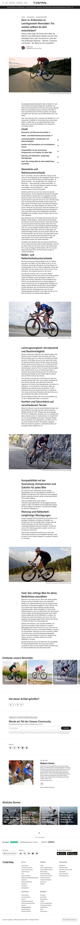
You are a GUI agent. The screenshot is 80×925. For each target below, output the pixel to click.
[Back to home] (40, 3)
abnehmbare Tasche (51, 505)
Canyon (23, 17)
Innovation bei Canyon (26, 867)
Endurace (36, 106)
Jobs (22, 873)
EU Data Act (24, 886)
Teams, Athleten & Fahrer (46, 869)
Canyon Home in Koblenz (46, 875)
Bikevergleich (62, 871)
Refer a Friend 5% (63, 873)
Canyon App (43, 882)
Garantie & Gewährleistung (28, 903)
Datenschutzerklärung (65, 733)
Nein (21, 704)
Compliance (24, 884)
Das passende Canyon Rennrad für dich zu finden (36, 104)
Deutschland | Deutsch (70, 919)
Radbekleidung (44, 907)
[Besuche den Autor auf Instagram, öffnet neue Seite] (41, 783)
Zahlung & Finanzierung (27, 901)
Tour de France (37, 207)
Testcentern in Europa (28, 639)
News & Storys (30, 17)
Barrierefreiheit (25, 888)
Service (25, 3)
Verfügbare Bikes (63, 867)
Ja (13, 704)
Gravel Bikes (43, 897)
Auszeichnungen (25, 871)
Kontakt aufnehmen (26, 911)
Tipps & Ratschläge (45, 873)
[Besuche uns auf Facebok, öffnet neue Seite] (10, 747)
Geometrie (34, 178)
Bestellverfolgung (25, 909)
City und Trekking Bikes (46, 903)
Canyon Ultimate (53, 108)
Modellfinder (62, 865)
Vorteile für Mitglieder (45, 879)
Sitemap (42, 884)
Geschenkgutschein (64, 875)
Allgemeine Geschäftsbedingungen (29, 877)
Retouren (23, 905)
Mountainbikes (44, 899)
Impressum (24, 879)
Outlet (41, 909)
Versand (23, 899)
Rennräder (42, 895)
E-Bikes (42, 901)
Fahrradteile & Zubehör (45, 905)
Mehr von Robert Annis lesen (47, 787)
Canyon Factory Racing (26, 869)
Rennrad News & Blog (41, 17)
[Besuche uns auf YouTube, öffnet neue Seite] (18, 747)
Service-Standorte (25, 897)
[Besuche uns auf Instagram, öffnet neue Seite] (14, 747)
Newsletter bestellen (10, 853)
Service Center (24, 895)
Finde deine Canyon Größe (65, 869)
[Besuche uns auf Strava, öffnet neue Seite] (22, 747)
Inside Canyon (24, 865)
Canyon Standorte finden (46, 867)
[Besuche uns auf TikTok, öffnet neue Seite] (26, 747)
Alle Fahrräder (43, 911)
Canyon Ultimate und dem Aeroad (43, 607)
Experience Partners (45, 877)
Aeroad (54, 112)
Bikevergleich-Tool (26, 627)
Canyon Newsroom (26, 875)
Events (42, 865)
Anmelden (66, 728)
